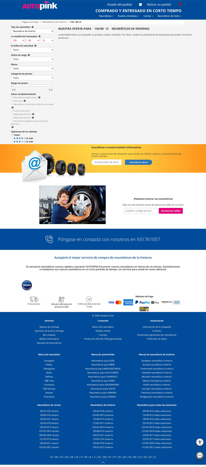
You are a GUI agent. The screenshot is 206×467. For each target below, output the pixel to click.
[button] (200, 441)
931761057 (148, 239)
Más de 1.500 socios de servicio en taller (61, 305)
